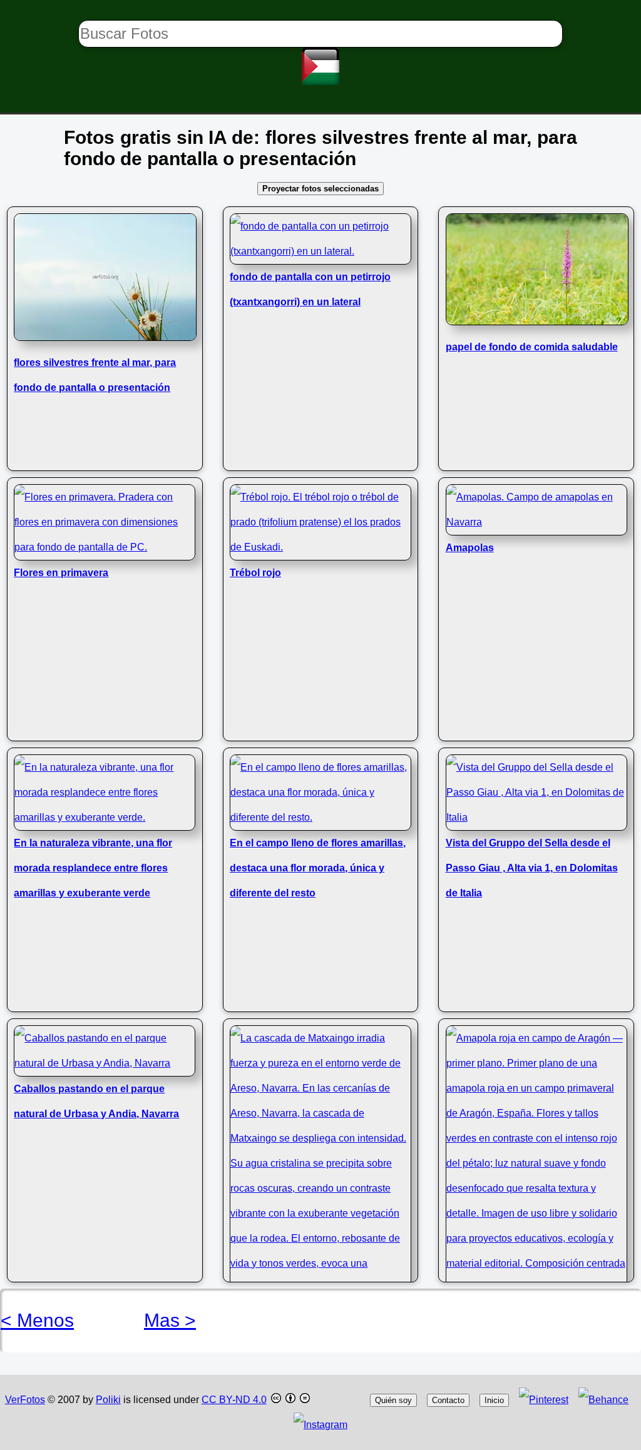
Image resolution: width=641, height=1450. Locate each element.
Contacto (448, 1400)
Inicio (494, 1400)
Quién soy (393, 1400)
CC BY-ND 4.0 (234, 1399)
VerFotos (25, 1399)
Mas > (170, 1320)
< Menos (37, 1320)
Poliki (108, 1399)
